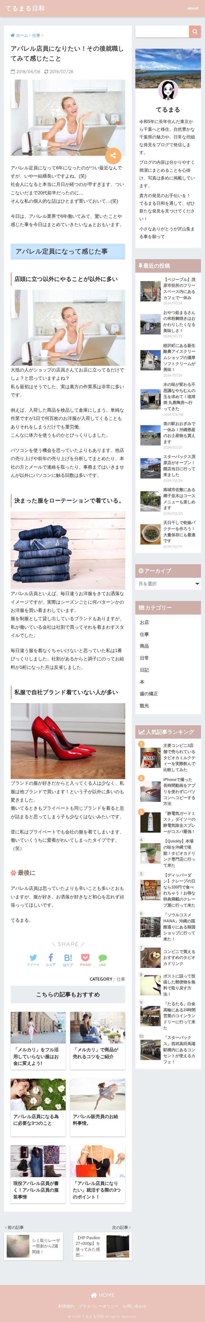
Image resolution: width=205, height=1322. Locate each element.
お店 (144, 622)
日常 (144, 658)
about (193, 8)
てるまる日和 (25, 8)
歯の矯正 (149, 693)
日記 (144, 670)
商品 (144, 646)
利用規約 (66, 1306)
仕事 (121, 979)
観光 (144, 705)
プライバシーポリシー (98, 1306)
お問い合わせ (135, 1306)
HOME (106, 1295)
